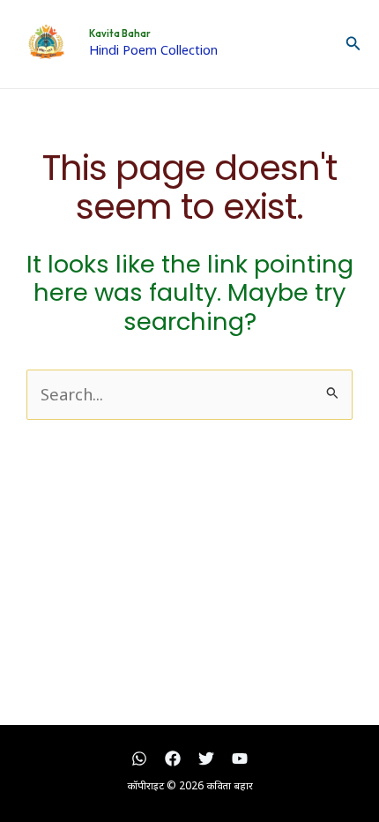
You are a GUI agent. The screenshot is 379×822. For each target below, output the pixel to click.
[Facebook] (173, 758)
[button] (353, 44)
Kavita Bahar (120, 33)
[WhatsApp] (139, 758)
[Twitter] (206, 758)
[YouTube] (240, 758)
